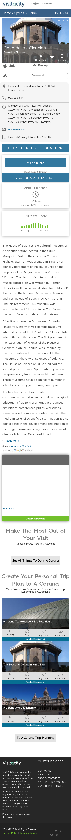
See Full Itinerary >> (36, 639)
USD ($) (33, 3)
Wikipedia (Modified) (21, 446)
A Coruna (32, 13)
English (46, 3)
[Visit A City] (11, 763)
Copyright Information (51, 782)
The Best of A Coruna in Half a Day (24, 664)
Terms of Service (29, 832)
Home (6, 13)
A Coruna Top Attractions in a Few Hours (27, 621)
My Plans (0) (61, 13)
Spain (18, 13)
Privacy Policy (10, 832)
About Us (43, 774)
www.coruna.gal (17, 129)
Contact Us (44, 770)
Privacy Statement (49, 778)
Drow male (63, 20)
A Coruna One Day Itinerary (19, 707)
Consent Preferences (50, 786)
